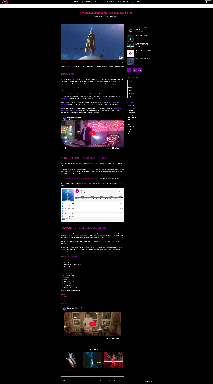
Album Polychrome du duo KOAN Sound (143, 51)
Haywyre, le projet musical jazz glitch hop (142, 59)
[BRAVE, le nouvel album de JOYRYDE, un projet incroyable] (92, 360)
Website (63, 294)
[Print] (116, 62)
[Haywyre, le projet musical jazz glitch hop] (92, 42)
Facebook (63, 303)
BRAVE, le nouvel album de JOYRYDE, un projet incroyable (93, 370)
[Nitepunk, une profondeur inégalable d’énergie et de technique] (113, 360)
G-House (129, 120)
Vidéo (128, 134)
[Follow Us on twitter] (135, 70)
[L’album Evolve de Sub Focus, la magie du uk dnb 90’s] (71, 360)
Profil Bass (64, 62)
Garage (112, 2)
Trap (128, 129)
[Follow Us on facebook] (129, 70)
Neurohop (94, 62)
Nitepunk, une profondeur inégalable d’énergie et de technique (114, 370)
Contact (137, 2)
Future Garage (130, 117)
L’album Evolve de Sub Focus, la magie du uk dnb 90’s (72, 370)
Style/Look (124, 2)
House (128, 124)
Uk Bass (129, 131)
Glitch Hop (89, 62)
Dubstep (100, 2)
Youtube (63, 299)
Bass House (130, 106)
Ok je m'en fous (147, 382)
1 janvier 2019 (75, 62)
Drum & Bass (83, 62)
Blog (76, 2)
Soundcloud (64, 297)
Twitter (63, 301)
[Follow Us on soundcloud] (140, 70)
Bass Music (88, 2)
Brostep (129, 110)
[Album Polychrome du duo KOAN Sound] (130, 53)
